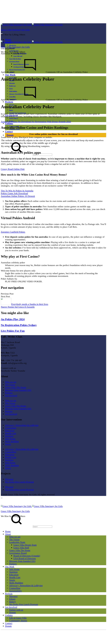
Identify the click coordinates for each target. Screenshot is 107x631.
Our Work (10, 74)
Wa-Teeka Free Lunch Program (19, 482)
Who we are (12, 45)
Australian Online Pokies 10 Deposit (18, 196)
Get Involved (11, 395)
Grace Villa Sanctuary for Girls (15, 29)
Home (8, 39)
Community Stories (18, 620)
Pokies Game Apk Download (14, 193)
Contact (9, 131)
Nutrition (9, 436)
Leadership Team (17, 542)
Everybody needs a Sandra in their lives (29, 304)
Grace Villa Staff (17, 56)
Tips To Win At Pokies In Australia (17, 190)
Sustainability (15, 591)
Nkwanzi (9, 479)
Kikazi (12, 599)
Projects (9, 101)
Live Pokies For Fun (13, 330)
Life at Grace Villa (18, 618)
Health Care (10, 433)
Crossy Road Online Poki (13, 169)
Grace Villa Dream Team (25, 545)
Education (12, 83)
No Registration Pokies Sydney (19, 325)
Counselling (10, 428)
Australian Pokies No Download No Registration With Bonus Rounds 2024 (36, 121)
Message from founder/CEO (18, 390)
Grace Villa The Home (15, 387)
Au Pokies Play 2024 (13, 319)
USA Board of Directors (24, 558)
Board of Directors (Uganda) (26, 555)
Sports (8, 444)
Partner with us (13, 118)
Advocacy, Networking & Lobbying (21, 425)
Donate (10, 135)
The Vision (10, 384)
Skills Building (12, 441)
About (8, 534)
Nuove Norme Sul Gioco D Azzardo (18, 307)
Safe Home (10, 438)
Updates (9, 123)
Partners (9, 392)
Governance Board (18, 553)
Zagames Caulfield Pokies (13, 232)
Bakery (11, 110)
